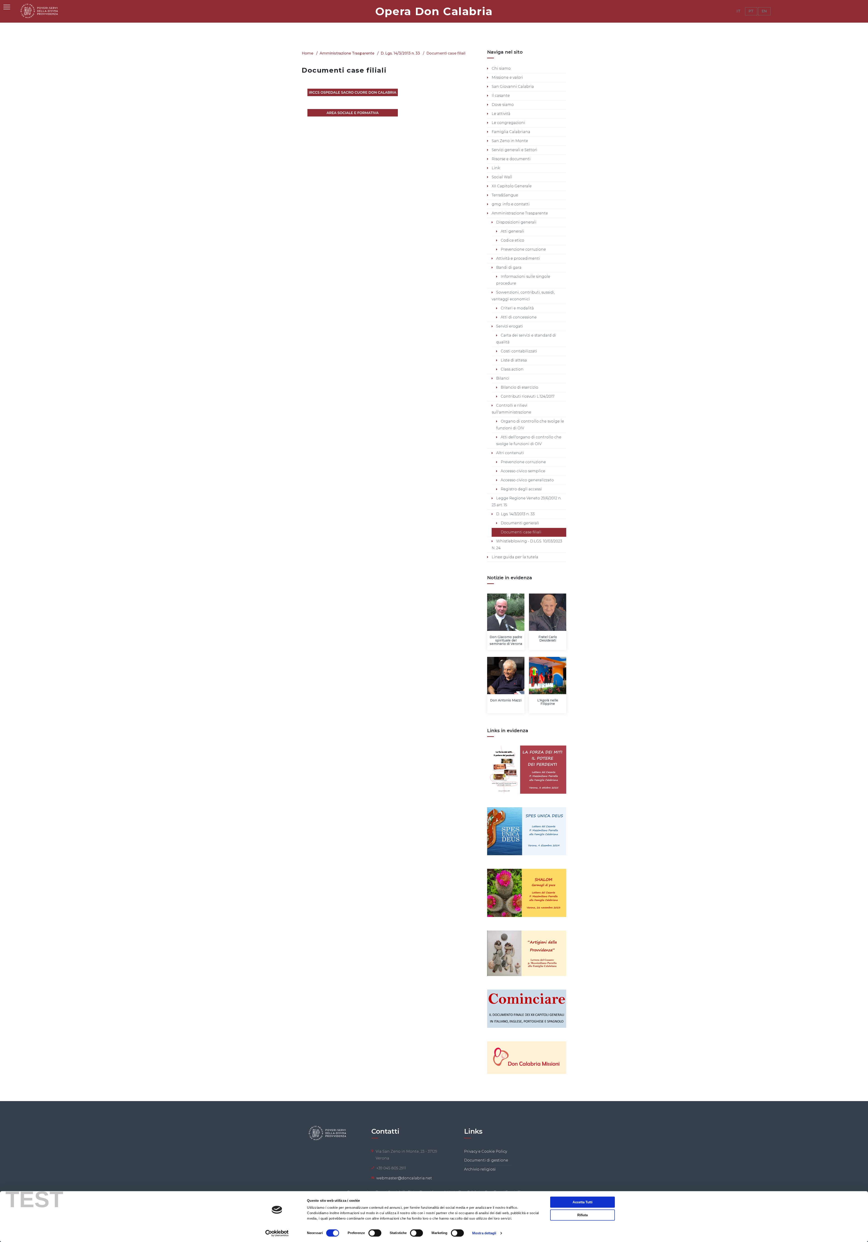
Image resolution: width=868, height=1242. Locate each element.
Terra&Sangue (504, 195)
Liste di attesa (513, 360)
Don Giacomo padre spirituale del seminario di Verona (506, 640)
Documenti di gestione (486, 1160)
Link (495, 168)
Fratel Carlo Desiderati (547, 638)
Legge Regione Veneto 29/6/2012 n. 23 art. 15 (526, 501)
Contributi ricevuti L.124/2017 (527, 396)
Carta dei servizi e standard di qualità (526, 338)
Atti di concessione (518, 317)
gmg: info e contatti (510, 204)
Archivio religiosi (480, 1169)
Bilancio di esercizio (519, 387)
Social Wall (501, 177)
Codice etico (512, 240)
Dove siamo (502, 104)
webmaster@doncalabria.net (404, 1178)
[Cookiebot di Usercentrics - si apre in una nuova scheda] (277, 1233)
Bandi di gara (508, 267)
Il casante (500, 95)
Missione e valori (507, 77)
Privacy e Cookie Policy (485, 1151)
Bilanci (502, 378)
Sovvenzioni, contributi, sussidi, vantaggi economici (523, 295)
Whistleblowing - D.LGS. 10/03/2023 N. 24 (527, 544)
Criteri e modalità (517, 308)
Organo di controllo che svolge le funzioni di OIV (530, 424)
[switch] (374, 1233)
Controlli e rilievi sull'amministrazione (511, 408)
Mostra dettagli (484, 1233)
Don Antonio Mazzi (505, 700)
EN (764, 11)
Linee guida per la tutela (514, 557)
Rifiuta (582, 1215)
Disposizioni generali (515, 222)
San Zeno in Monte (509, 141)
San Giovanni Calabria (512, 86)
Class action (512, 369)
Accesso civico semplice (522, 471)
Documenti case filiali (520, 532)
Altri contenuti (509, 453)
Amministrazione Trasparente (347, 53)
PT (751, 11)
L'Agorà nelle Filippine (547, 702)
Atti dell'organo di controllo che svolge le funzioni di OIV (528, 440)
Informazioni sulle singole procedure (523, 279)
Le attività (500, 114)
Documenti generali (519, 523)
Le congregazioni (508, 123)
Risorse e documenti (511, 159)
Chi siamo (501, 68)
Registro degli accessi (521, 489)
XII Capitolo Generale (511, 186)
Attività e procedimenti (517, 258)
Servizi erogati (509, 326)
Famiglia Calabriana (510, 132)
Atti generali (512, 231)
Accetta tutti (582, 1202)
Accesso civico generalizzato (527, 480)
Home (307, 53)
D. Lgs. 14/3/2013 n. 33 (400, 53)
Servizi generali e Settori (514, 150)
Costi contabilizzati (518, 351)
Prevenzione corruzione (523, 249)
